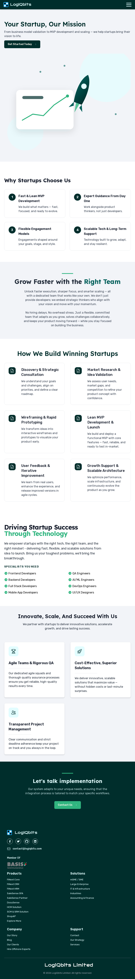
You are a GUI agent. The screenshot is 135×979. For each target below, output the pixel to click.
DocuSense (13, 902)
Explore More (14, 921)
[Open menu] (128, 5)
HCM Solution (14, 907)
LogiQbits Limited (69, 965)
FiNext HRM (13, 888)
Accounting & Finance (82, 898)
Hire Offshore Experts (18, 949)
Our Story (12, 935)
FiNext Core (13, 879)
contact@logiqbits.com (27, 848)
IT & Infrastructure (80, 888)
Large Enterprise (79, 884)
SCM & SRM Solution (17, 911)
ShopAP (11, 916)
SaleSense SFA (15, 893)
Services (75, 944)
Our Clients (13, 944)
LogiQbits (20, 4)
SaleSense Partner (17, 898)
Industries (75, 893)
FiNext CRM (13, 884)
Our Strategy (77, 940)
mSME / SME (76, 879)
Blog (9, 940)
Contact (74, 935)
